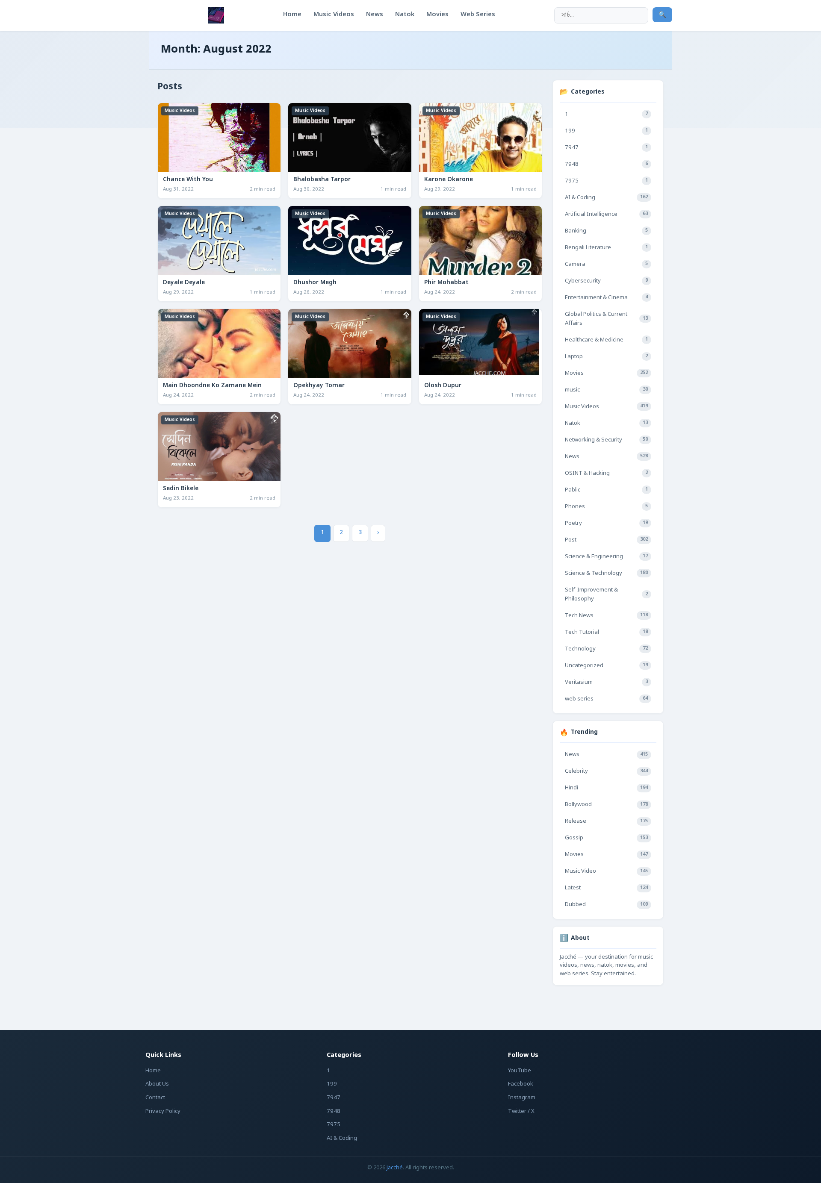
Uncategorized (606, 665)
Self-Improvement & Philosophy (606, 594)
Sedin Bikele (180, 489)
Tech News (606, 615)
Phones (606, 506)
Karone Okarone (448, 180)
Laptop (606, 356)
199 (606, 131)
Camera (606, 264)
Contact (155, 1097)
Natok (606, 423)
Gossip (606, 838)
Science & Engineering (606, 556)
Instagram (521, 1097)
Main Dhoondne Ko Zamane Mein (212, 386)
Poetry (606, 523)
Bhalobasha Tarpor (322, 180)
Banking (606, 231)
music (606, 390)
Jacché (395, 1167)
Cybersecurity (606, 281)
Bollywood (606, 804)
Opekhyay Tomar (319, 386)
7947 (606, 147)
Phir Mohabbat (446, 283)
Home (153, 1070)
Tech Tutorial (606, 632)
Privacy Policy (162, 1111)
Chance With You (188, 180)
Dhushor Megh (315, 283)
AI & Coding (606, 197)
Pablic (606, 490)
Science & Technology (606, 573)
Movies (606, 373)
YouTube (519, 1070)
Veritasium (606, 682)
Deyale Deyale (184, 283)
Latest (606, 888)
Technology (606, 649)
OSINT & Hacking (606, 473)
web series (606, 699)
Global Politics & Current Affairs (606, 319)
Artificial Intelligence (606, 214)
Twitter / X (521, 1111)
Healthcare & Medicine (606, 340)
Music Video (606, 871)
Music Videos (180, 111)
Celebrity (606, 771)
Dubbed (606, 904)
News (606, 456)
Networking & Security (606, 440)
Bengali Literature (606, 247)
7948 (606, 164)
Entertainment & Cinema (606, 297)
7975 (606, 181)
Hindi (606, 788)
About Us (157, 1084)
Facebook (520, 1084)
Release (606, 821)
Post (606, 540)
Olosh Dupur (442, 386)
